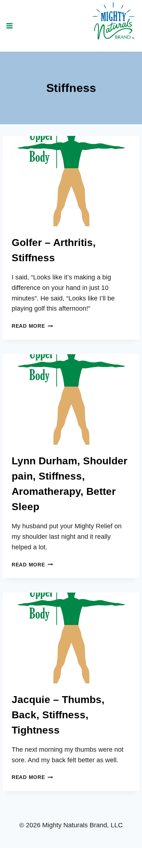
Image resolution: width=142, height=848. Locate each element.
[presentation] (71, 181)
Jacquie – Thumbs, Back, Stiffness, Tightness (58, 715)
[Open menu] (9, 25)
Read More (32, 326)
